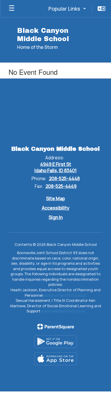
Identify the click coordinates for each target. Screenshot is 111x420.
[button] (67, 8)
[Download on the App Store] (55, 358)
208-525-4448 (64, 178)
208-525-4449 (61, 186)
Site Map (55, 198)
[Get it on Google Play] (55, 341)
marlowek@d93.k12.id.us (63, 311)
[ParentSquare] (55, 326)
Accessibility (55, 208)
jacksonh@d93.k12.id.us (65, 295)
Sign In (56, 217)
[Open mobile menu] (11, 8)
